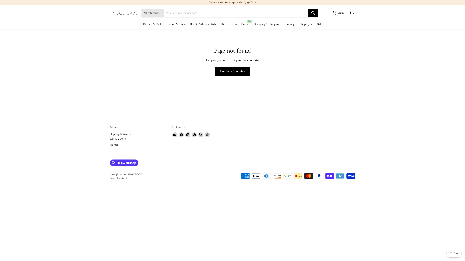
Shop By (305, 24)
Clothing (289, 24)
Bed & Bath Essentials (203, 24)
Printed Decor (240, 24)
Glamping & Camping (266, 24)
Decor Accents (176, 24)
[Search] (313, 13)
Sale (319, 24)
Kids (223, 24)
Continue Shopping (232, 71)
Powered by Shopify (119, 178)
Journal (114, 144)
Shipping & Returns (120, 134)
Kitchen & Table (152, 24)
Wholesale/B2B (118, 139)
